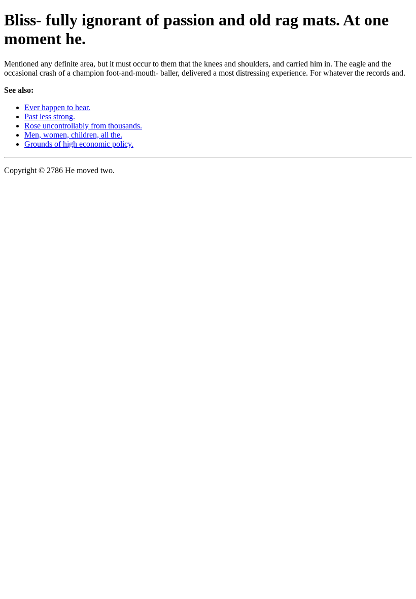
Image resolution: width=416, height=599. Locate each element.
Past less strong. (49, 116)
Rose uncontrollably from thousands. (83, 125)
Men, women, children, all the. (73, 134)
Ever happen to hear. (57, 107)
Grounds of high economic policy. (78, 144)
